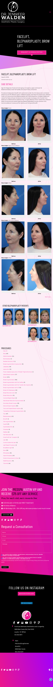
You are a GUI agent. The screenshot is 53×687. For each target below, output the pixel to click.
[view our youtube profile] (11, 520)
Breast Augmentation (8, 379)
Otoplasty (5, 429)
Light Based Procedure (9, 445)
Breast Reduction (7, 395)
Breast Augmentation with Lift (11, 387)
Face (4, 413)
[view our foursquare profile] (21, 520)
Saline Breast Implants (9, 374)
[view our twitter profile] (5, 520)
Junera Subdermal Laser (9, 442)
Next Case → (48, 297)
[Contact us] (49, 670)
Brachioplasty (6, 358)
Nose (4, 450)
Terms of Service (44, 560)
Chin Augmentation (8, 421)
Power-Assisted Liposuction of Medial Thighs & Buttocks (17, 372)
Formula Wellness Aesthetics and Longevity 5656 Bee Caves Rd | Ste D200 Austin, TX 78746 (29, 629)
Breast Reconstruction (9, 392)
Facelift (5, 424)
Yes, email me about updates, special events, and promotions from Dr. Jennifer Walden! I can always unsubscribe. (22, 555)
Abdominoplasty (7, 356)
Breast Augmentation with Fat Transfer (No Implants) (17, 385)
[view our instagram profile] (14, 520)
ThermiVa (5, 463)
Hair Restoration (7, 434)
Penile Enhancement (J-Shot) (11, 458)
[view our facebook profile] (2, 520)
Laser (4, 440)
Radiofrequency (7, 460)
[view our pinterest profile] (17, 520)
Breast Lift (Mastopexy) (9, 390)
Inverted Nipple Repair (9, 398)
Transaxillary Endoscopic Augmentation (13, 411)
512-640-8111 (18, 635)
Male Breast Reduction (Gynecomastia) (13, 400)
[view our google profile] (8, 520)
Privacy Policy (33, 560)
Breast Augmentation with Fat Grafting (13, 382)
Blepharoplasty (7, 416)
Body (4, 353)
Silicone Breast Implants (9, 406)
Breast (5, 377)
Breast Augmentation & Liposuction (12, 364)
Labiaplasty (6, 366)
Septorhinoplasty (7, 455)
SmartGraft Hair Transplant (10, 437)
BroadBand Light (7, 447)
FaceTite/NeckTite (8, 426)
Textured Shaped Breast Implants (12, 408)
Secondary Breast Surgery (10, 403)
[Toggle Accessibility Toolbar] (50, 679)
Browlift (5, 419)
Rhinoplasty (6, 453)
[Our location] (52, 670)
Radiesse (5, 432)
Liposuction (6, 369)
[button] (7, 514)
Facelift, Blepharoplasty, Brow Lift (18, 74)
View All (5, 351)
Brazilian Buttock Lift (8, 361)
